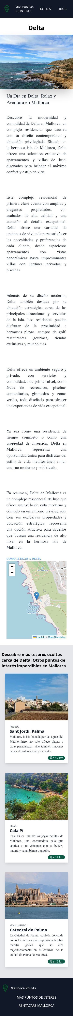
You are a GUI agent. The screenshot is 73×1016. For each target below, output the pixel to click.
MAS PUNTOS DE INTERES (24, 9)
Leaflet (40, 637)
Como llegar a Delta (23, 558)
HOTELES (45, 9)
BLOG (63, 9)
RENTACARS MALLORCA (36, 1005)
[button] (36, 596)
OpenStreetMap (56, 637)
